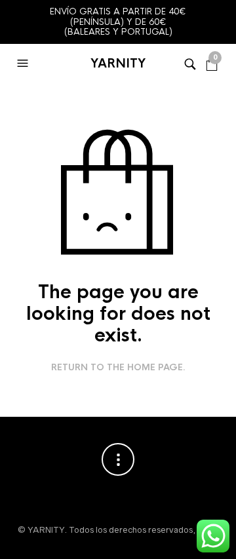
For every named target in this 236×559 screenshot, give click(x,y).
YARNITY (118, 63)
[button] (24, 63)
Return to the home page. (118, 367)
